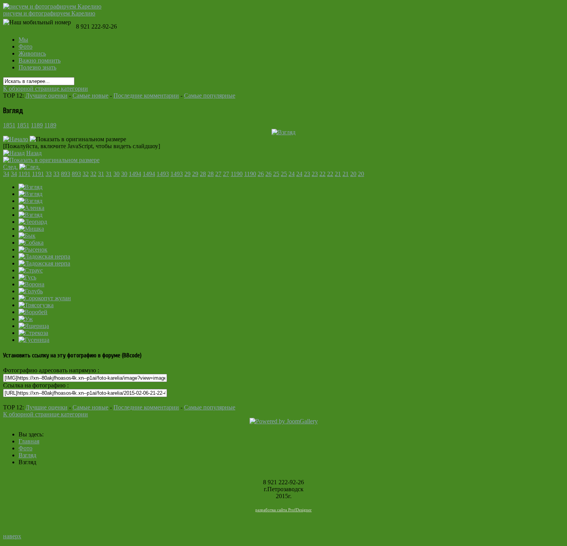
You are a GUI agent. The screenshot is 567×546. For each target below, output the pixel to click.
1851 (9, 125)
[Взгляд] (283, 132)
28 (203, 174)
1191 (24, 174)
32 (86, 174)
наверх (12, 536)
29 (187, 174)
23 (307, 174)
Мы (23, 39)
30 (116, 174)
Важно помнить (40, 60)
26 (261, 174)
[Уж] (26, 319)
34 (6, 174)
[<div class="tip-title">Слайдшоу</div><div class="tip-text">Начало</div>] (15, 139)
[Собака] (31, 242)
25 (276, 174)
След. (10, 167)
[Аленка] (31, 208)
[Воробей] (33, 312)
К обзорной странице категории (45, 88)
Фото (25, 46)
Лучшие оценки (46, 95)
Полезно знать (37, 67)
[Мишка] (31, 228)
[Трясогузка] (36, 305)
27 (218, 174)
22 (322, 174)
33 (49, 174)
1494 (135, 174)
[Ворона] (31, 284)
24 (292, 174)
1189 (37, 125)
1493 (163, 174)
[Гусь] (27, 277)
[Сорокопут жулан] (45, 298)
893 (65, 174)
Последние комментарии (146, 95)
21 (338, 174)
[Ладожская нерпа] (44, 256)
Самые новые (90, 95)
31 (101, 174)
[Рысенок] (33, 249)
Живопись (32, 53)
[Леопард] (33, 221)
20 (353, 174)
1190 (237, 174)
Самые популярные (209, 95)
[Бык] (27, 235)
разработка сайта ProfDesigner (283, 509)
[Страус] (31, 270)
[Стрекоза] (33, 333)
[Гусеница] (34, 339)
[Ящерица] (34, 326)
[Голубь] (31, 291)
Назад (34, 153)
